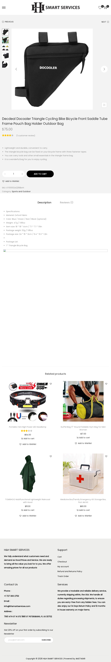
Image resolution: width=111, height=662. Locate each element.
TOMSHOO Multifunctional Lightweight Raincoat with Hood (27, 501)
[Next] (104, 69)
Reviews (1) (66, 202)
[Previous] (16, 69)
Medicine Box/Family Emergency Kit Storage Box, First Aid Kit (83, 501)
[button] (10, 181)
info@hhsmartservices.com (17, 606)
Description (44, 202)
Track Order (63, 576)
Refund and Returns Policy (70, 571)
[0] (100, 7)
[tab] (44, 202)
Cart (60, 556)
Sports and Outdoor (21, 191)
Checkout (62, 561)
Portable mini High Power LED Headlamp (27, 427)
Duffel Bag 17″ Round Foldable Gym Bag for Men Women (83, 428)
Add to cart (40, 174)
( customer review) (25, 135)
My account (63, 566)
